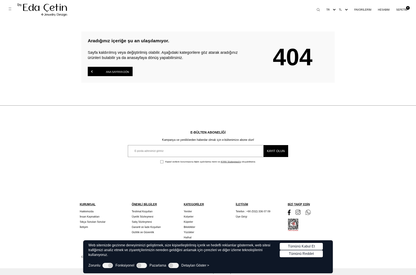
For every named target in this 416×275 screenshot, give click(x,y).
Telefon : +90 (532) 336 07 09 (253, 211)
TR (328, 9)
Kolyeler (188, 216)
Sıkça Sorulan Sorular (93, 221)
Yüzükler (189, 232)
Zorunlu (94, 265)
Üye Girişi (241, 216)
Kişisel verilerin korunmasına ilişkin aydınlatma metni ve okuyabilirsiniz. (210, 161)
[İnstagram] (298, 212)
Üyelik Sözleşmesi (142, 216)
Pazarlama (158, 265)
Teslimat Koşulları (142, 211)
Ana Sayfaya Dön (117, 72)
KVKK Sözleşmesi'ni (231, 161)
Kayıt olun (276, 151)
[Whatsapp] (308, 212)
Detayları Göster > (195, 265)
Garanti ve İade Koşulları (146, 227)
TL (340, 9)
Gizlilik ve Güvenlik (143, 232)
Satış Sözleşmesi (142, 221)
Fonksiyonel (124, 265)
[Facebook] (289, 212)
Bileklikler (189, 227)
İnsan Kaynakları (89, 216)
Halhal (188, 237)
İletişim (84, 227)
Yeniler (188, 211)
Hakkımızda (87, 211)
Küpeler (188, 221)
